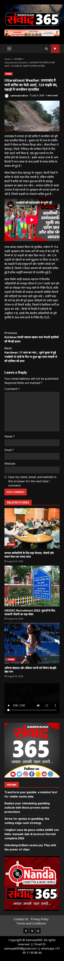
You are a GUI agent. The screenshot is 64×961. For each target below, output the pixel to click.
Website (9, 463)
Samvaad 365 (55, 48)
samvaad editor (19, 95)
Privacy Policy (40, 919)
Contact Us (21, 919)
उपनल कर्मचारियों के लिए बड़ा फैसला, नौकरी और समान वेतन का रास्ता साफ (32, 528)
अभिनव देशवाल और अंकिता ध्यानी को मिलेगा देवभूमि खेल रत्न (32, 643)
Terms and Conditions (31, 923)
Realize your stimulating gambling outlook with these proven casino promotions (27, 808)
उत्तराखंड (9, 74)
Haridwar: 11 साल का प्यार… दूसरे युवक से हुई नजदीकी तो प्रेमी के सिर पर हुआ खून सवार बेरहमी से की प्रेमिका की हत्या (30, 354)
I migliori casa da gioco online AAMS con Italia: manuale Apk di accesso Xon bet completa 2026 (31, 834)
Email (9, 450)
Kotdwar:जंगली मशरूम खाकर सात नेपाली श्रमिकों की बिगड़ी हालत (31, 337)
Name (9, 436)
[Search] (46, 48)
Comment (12, 389)
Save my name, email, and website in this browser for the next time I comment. (32, 481)
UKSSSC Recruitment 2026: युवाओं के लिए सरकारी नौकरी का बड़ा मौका (32, 586)
